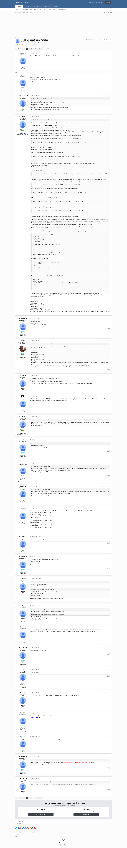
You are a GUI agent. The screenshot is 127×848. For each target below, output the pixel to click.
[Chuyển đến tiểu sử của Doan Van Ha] (22, 326)
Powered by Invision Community (63, 845)
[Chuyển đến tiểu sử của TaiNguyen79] (22, 544)
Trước (19, 48)
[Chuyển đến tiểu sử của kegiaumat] (22, 61)
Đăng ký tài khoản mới (40, 814)
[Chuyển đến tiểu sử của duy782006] (22, 124)
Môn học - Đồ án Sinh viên (39, 9)
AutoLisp (36, 6)
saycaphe (23, 508)
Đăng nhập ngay (86, 814)
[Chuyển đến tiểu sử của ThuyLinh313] (22, 786)
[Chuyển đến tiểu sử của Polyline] (22, 635)
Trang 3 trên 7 (47, 48)
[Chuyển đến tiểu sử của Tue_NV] (22, 447)
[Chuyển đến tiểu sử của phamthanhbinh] (22, 103)
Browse (55, 6)
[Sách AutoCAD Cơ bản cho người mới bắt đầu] (16, 72)
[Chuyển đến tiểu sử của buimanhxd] (17, 41)
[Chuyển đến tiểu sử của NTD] (22, 404)
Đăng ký (108, 2)
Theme (61, 842)
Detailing (23, 486)
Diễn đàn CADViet (23, 2)
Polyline (22, 627)
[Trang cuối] (42, 49)
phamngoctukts (23, 463)
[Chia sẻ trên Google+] (21, 828)
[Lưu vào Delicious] (25, 828)
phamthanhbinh (23, 95)
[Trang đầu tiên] (16, 49)
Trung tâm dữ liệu (62, 9)
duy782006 (22, 116)
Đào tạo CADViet (46, 6)
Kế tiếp (39, 48)
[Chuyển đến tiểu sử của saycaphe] (22, 516)
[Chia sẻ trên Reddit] (28, 828)
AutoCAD (18, 9)
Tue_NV (22, 440)
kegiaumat (22, 53)
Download (27, 6)
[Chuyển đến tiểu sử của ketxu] (22, 348)
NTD (22, 396)
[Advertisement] (63, 25)
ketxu (23, 340)
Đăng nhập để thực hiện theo (93, 39)
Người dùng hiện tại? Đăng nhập (96, 2)
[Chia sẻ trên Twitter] (16, 828)
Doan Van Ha (23, 319)
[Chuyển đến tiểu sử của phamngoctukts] (22, 471)
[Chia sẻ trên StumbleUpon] (30, 828)
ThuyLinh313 (23, 778)
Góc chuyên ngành (52, 9)
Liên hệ (66, 842)
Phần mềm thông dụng (27, 9)
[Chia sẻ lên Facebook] (19, 828)
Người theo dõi (104, 39)
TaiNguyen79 (23, 536)
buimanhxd (24, 42)
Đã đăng (35, 53)
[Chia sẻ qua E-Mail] (32, 828)
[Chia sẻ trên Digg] (23, 828)
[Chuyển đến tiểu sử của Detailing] (22, 494)
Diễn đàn (19, 6)
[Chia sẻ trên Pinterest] (35, 828)
